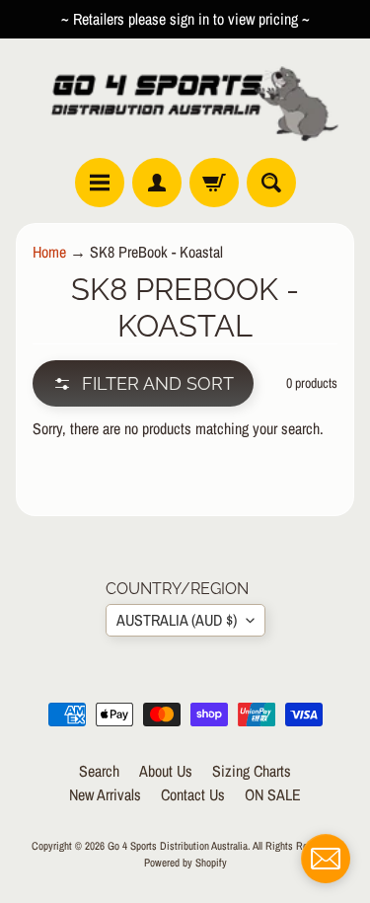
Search (99, 771)
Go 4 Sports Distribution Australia (178, 845)
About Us (165, 771)
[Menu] (99, 182)
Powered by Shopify (185, 862)
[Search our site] (271, 182)
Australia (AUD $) (176, 620)
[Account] (157, 182)
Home (49, 252)
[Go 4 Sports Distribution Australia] (185, 98)
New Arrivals (105, 794)
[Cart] (214, 182)
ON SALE (273, 794)
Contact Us (193, 794)
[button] (143, 383)
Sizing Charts (251, 771)
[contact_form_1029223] (325, 858)
